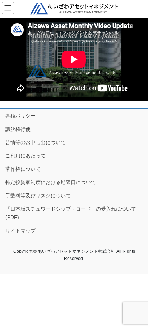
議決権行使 (18, 129)
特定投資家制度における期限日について (50, 182)
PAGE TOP (137, 312)
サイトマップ (20, 231)
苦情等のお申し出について (35, 142)
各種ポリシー (20, 116)
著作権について (23, 169)
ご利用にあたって (25, 156)
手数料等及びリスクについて (38, 195)
